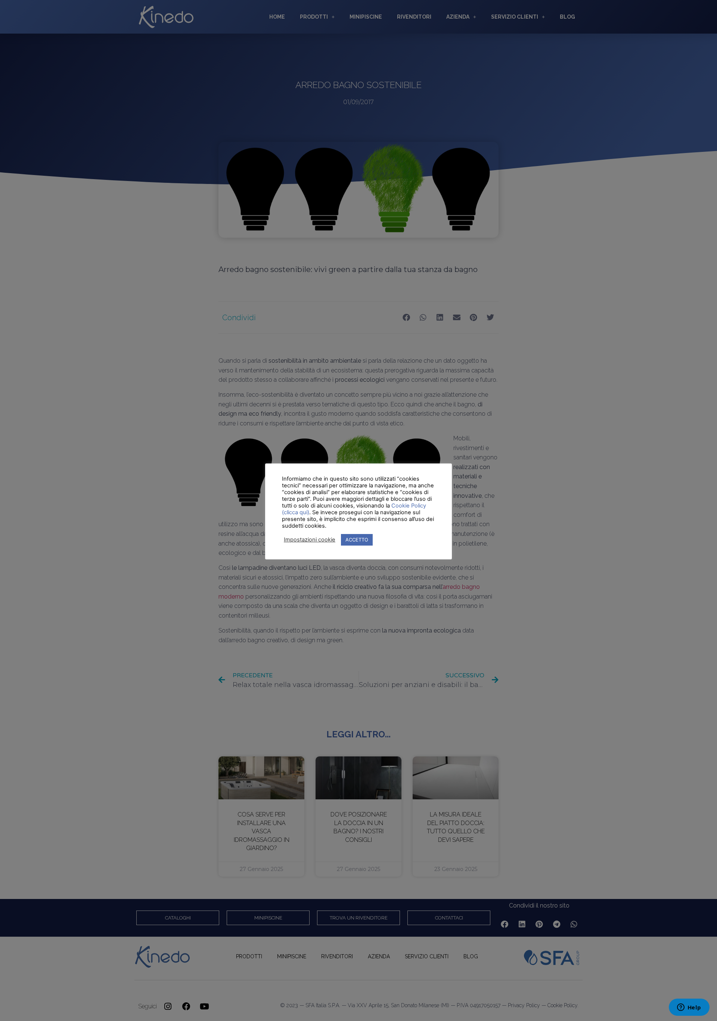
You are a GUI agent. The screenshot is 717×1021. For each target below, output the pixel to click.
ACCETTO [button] (356, 540)
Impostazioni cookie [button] (309, 539)
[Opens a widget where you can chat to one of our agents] (689, 1008)
